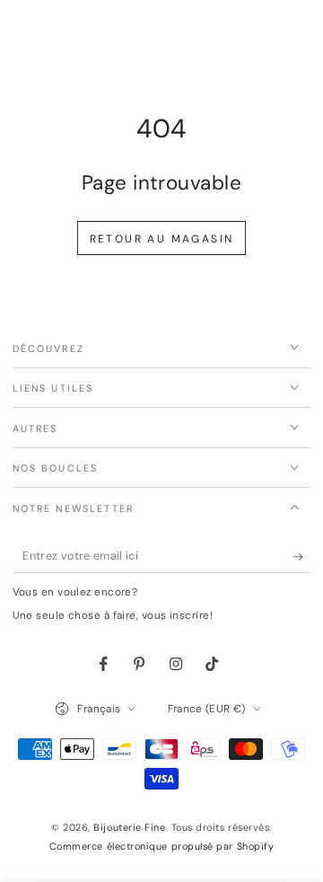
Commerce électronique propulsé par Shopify (162, 846)
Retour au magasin (162, 239)
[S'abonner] (301, 557)
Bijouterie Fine (129, 827)
